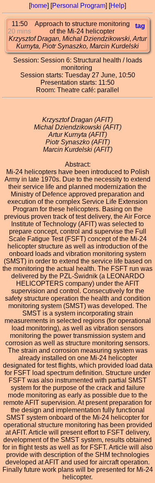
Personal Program (78, 5)
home (39, 5)
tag (140, 25)
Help (117, 5)
